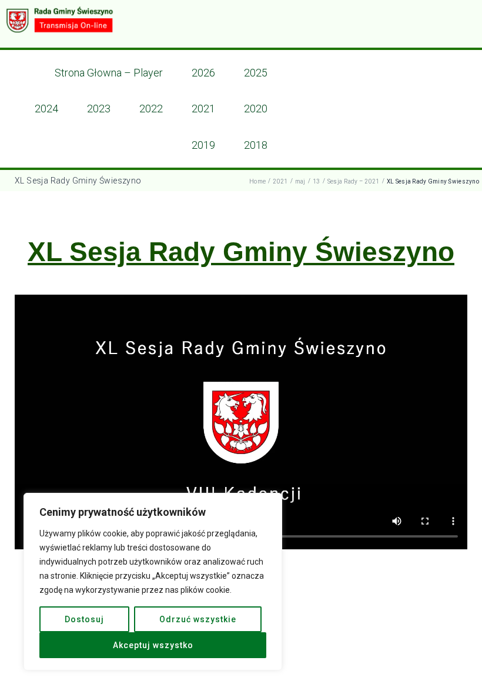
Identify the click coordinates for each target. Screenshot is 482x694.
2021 (280, 181)
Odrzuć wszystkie (197, 619)
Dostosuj (84, 619)
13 (316, 181)
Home (257, 181)
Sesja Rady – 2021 (353, 181)
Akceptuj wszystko (153, 645)
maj (300, 181)
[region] (153, 581)
